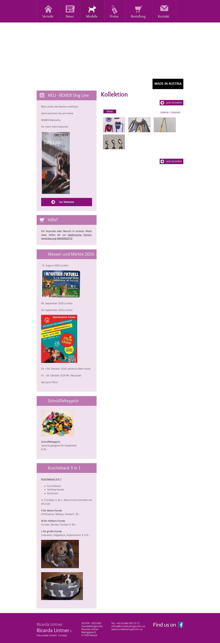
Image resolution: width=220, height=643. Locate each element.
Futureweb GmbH (47, 635)
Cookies (62, 635)
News (70, 16)
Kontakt (163, 16)
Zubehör (175, 112)
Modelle (91, 16)
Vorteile (47, 16)
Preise (114, 16)
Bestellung (138, 16)
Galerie (164, 112)
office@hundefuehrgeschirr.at (128, 626)
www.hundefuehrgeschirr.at (127, 629)
